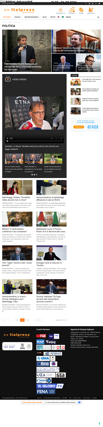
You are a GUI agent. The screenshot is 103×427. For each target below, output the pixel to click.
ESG (70, 398)
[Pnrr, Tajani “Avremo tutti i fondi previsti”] (17, 252)
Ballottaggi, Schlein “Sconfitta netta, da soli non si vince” (16, 198)
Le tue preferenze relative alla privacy (60, 402)
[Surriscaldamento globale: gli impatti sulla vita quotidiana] (76, 91)
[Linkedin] (92, 3)
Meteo (53, 17)
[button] (98, 18)
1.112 (37, 320)
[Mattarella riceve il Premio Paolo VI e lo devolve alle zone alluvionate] (51, 219)
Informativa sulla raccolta (32, 402)
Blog (44, 17)
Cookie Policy (86, 398)
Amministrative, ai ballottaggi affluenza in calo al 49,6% (50, 198)
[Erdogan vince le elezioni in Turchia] (51, 252)
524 (28, 320)
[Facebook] (86, 3)
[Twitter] (95, 3)
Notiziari (6, 17)
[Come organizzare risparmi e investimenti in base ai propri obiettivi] (76, 110)
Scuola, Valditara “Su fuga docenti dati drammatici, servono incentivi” (48, 299)
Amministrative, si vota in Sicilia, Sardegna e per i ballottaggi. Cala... (14, 299)
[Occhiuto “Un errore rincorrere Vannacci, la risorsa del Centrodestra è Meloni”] (76, 41)
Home (4, 22)
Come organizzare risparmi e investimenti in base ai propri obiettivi (90, 110)
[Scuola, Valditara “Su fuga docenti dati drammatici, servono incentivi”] (51, 286)
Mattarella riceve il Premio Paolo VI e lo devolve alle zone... (51, 230)
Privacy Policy (77, 398)
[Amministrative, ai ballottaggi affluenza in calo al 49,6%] (51, 187)
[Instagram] (89, 3)
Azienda (39, 398)
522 (17, 320)
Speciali (17, 17)
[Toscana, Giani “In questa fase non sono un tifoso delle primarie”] (64, 63)
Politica (10, 22)
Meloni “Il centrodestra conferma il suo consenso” (14, 230)
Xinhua (68, 17)
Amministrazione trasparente (52, 398)
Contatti (94, 398)
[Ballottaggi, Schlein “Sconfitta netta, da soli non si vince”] (17, 187)
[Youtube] (99, 3)
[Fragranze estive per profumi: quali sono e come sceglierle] (76, 101)
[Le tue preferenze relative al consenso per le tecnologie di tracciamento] (99, 423)
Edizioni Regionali (32, 17)
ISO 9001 (64, 398)
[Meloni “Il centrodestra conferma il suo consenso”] (17, 219)
